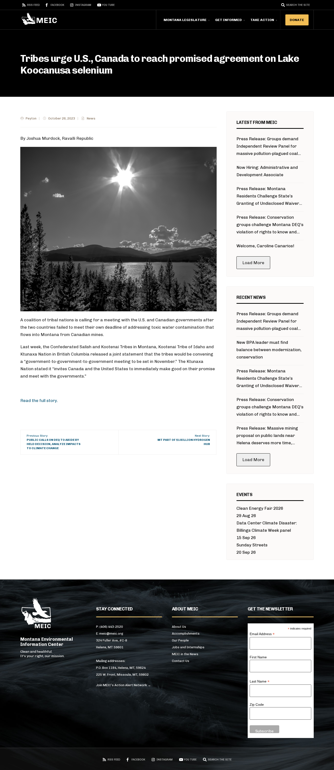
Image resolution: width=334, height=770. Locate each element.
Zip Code (257, 704)
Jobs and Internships (188, 647)
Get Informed (228, 20)
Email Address (262, 634)
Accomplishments (186, 633)
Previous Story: (53, 442)
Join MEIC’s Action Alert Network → (123, 685)
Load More (253, 262)
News (91, 118)
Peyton (31, 118)
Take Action (262, 20)
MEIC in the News (185, 654)
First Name (258, 657)
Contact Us (180, 661)
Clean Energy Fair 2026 (259, 508)
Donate (297, 20)
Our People (180, 640)
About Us (179, 627)
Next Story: (183, 440)
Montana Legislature (185, 20)
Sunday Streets (251, 544)
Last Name (259, 681)
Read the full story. (39, 400)
